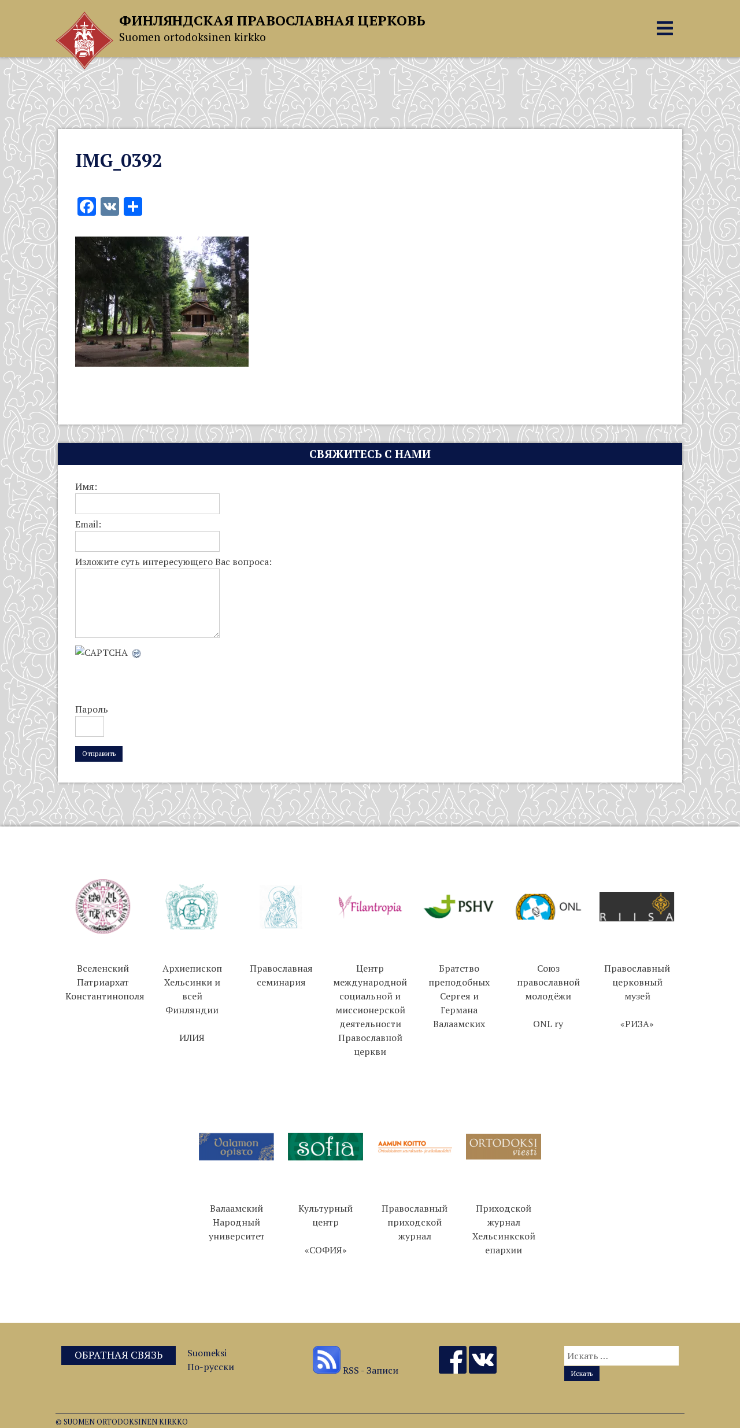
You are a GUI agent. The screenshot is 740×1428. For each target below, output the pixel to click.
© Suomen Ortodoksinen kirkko (122, 1422)
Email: (88, 524)
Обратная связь (118, 1354)
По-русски (210, 1366)
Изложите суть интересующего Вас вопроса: (173, 561)
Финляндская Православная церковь (272, 20)
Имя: (86, 486)
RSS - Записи (369, 1370)
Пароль (91, 709)
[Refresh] (137, 652)
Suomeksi (207, 1352)
